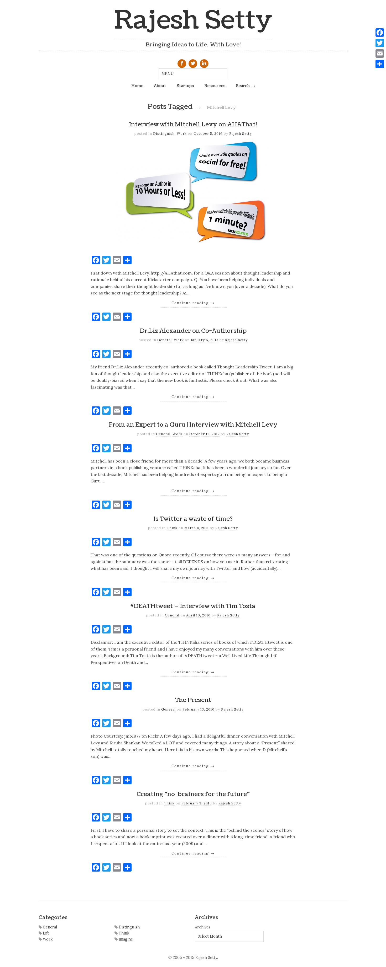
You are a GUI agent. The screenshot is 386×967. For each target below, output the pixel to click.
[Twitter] (379, 43)
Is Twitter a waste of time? (193, 519)
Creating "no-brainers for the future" (193, 794)
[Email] (379, 53)
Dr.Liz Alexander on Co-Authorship (193, 331)
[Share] (379, 64)
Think (172, 528)
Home (137, 85)
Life (46, 933)
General (164, 340)
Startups (185, 85)
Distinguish (164, 133)
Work (182, 133)
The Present (193, 700)
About (160, 85)
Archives (202, 927)
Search (243, 85)
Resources (214, 85)
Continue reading (193, 302)
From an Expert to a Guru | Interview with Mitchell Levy (193, 425)
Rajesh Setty (193, 20)
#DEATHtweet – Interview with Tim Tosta (193, 606)
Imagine (125, 939)
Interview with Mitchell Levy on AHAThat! (193, 124)
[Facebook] (379, 32)
